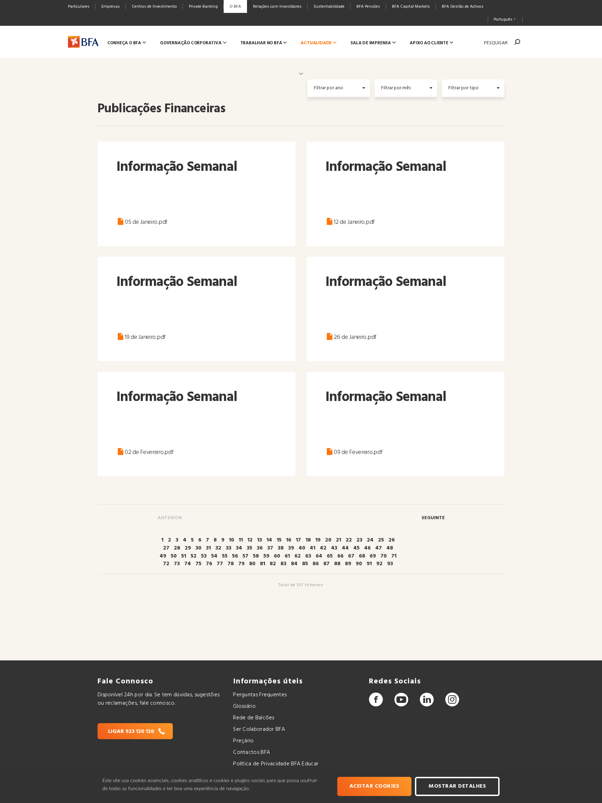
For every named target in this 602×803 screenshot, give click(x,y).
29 (188, 548)
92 (379, 563)
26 (391, 540)
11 (241, 540)
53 (204, 556)
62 (297, 556)
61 (287, 556)
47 (378, 548)
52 (193, 556)
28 (177, 548)
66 (340, 556)
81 (262, 563)
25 (381, 540)
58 (256, 556)
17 (298, 540)
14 (269, 540)
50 (174, 556)
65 (330, 556)
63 (308, 556)
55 (224, 556)
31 (208, 548)
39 (291, 548)
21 (338, 540)
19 (318, 540)
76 (209, 563)
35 (249, 548)
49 (163, 556)
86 (315, 563)
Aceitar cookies (374, 786)
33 (228, 548)
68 (362, 556)
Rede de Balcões (253, 717)
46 (367, 548)
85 (305, 563)
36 (260, 548)
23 (359, 540)
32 (218, 548)
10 (231, 540)
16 (288, 540)
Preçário (243, 740)
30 (198, 548)
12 (250, 540)
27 (166, 548)
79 (241, 563)
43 (334, 548)
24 (370, 540)
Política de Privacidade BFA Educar (275, 763)
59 (266, 556)
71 (393, 556)
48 (389, 548)
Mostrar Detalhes (457, 786)
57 (245, 556)
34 (239, 548)
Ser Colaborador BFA (259, 729)
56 (235, 556)
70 (383, 556)
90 (359, 563)
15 (279, 540)
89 (348, 563)
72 (166, 563)
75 (198, 563)
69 (373, 556)
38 (281, 548)
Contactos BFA (251, 752)
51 (183, 556)
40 (302, 548)
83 (283, 563)
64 (319, 556)
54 (214, 556)
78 (230, 563)
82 (273, 563)
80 (252, 563)
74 (187, 563)
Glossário (244, 706)
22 (349, 540)
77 (220, 563)
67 (351, 556)
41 (312, 548)
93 (390, 563)
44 (345, 548)
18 (308, 540)
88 (337, 563)
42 (323, 548)
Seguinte (433, 518)
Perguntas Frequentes (260, 694)
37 (270, 548)
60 (277, 556)
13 (259, 540)
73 (177, 563)
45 (356, 548)
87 (326, 563)
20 (328, 540)
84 (294, 563)
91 (369, 563)
